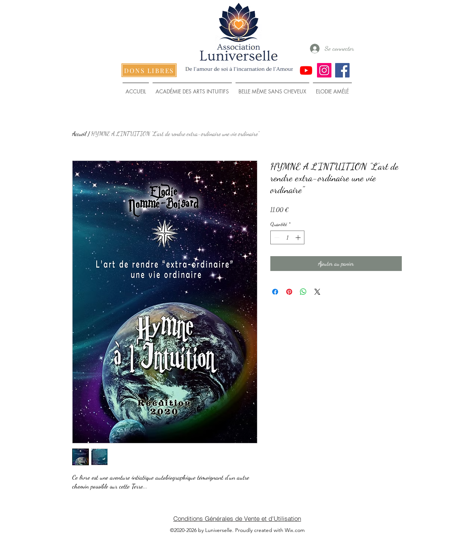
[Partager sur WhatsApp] (303, 291)
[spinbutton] (287, 237)
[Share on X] (317, 291)
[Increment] (298, 237)
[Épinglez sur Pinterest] (289, 291)
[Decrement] (276, 237)
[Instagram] (324, 70)
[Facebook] (342, 70)
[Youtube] (306, 70)
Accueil (79, 133)
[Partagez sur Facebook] (275, 291)
